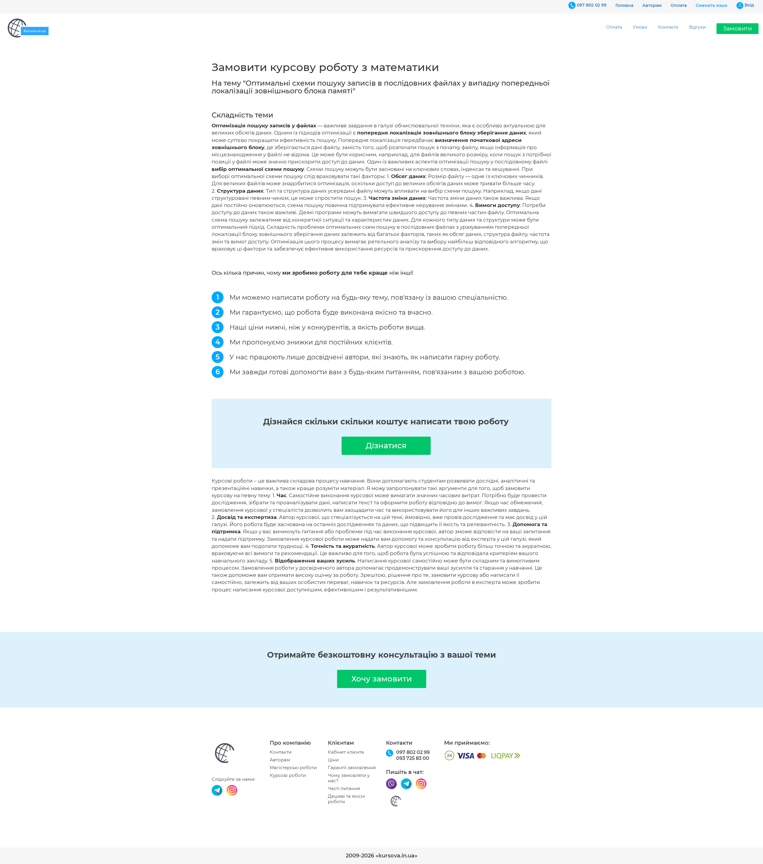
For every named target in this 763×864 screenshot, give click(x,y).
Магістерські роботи (293, 767)
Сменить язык (712, 5)
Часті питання (344, 788)
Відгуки (697, 27)
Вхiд (749, 5)
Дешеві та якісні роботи (346, 799)
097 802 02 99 (592, 5)
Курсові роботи (288, 775)
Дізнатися (386, 445)
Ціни (333, 760)
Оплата (679, 5)
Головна (624, 5)
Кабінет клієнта (346, 752)
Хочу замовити (381, 679)
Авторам (652, 5)
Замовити (737, 28)
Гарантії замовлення (352, 767)
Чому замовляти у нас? (349, 778)
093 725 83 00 (412, 758)
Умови (640, 27)
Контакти (668, 27)
